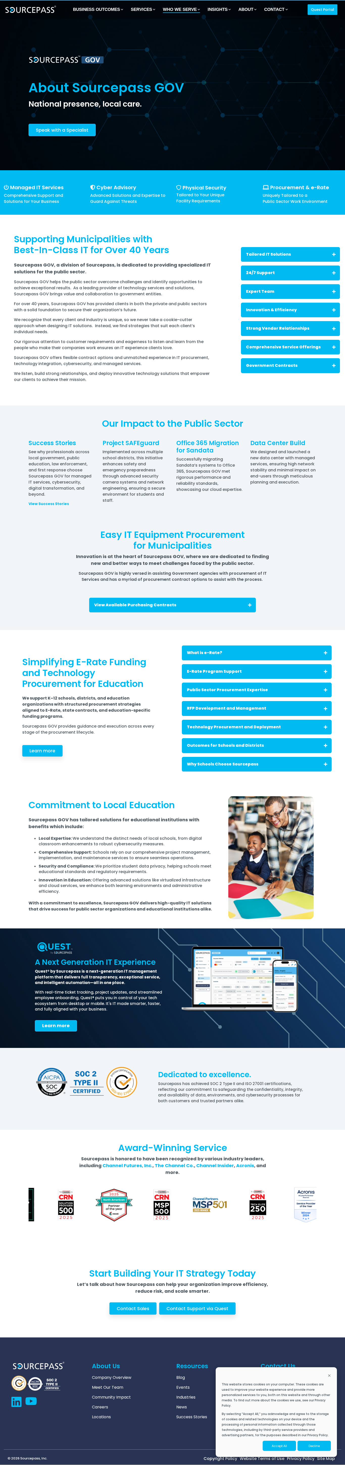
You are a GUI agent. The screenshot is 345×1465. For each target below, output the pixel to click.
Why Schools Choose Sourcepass (222, 764)
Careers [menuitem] (100, 1407)
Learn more (42, 751)
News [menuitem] (181, 1407)
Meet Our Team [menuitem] (107, 1387)
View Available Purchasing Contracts (135, 605)
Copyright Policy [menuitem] (220, 1458)
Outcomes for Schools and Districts (225, 745)
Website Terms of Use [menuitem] (262, 1458)
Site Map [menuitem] (326, 1458)
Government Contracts (272, 365)
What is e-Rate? (204, 653)
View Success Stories (49, 503)
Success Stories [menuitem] (191, 1417)
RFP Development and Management (226, 708)
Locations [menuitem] (101, 1417)
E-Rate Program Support (214, 671)
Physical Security (204, 187)
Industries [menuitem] (185, 1397)
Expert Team (260, 291)
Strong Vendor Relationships (277, 328)
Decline (314, 1446)
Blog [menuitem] (180, 1377)
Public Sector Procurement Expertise (227, 690)
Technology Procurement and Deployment (234, 727)
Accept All (279, 1446)
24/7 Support (260, 273)
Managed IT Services (37, 187)
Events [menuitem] (183, 1387)
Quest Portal (322, 9)
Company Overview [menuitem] (111, 1377)
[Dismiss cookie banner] (329, 1376)
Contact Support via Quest (197, 1308)
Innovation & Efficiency (271, 310)
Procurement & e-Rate (299, 187)
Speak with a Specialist (62, 130)
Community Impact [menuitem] (111, 1397)
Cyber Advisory (116, 187)
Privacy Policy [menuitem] (300, 1458)
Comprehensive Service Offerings (283, 347)
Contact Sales (133, 1308)
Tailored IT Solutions (268, 254)
